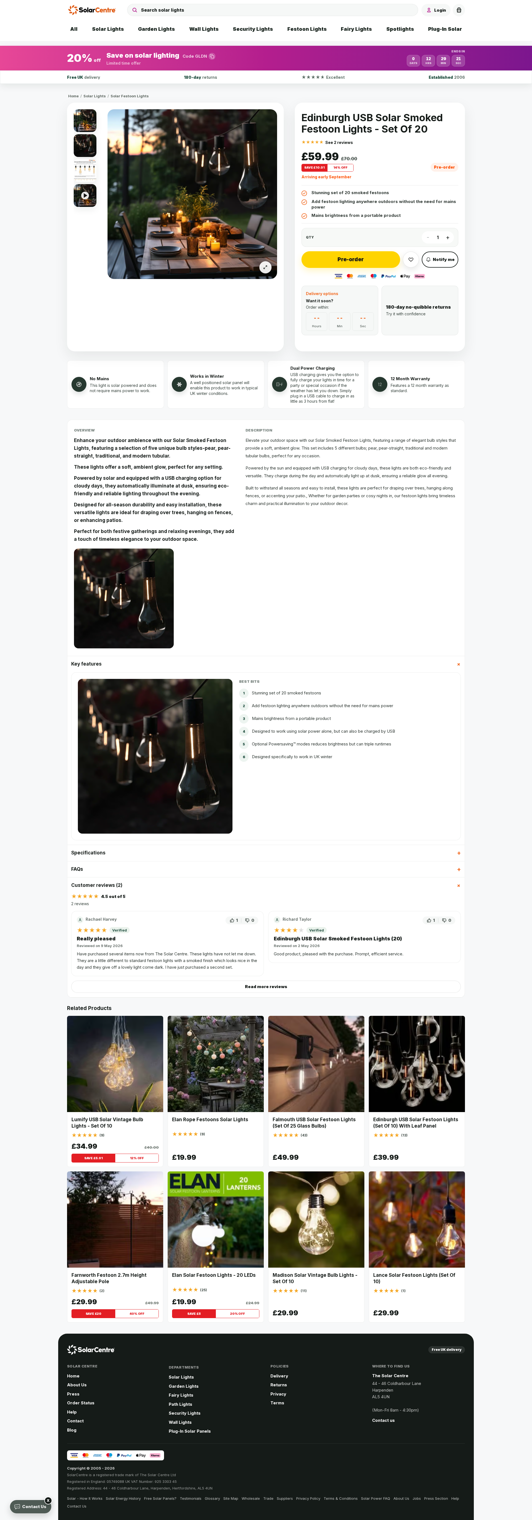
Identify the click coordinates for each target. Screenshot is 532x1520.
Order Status (80, 1402)
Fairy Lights (181, 1395)
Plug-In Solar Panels (190, 1431)
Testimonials (190, 1498)
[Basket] (459, 10)
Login (440, 10)
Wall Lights (180, 1422)
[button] (266, 58)
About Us (77, 1384)
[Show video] (85, 195)
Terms (277, 1402)
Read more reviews (266, 986)
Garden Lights (184, 1386)
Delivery (279, 1376)
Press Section (436, 1498)
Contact (75, 1420)
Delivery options (322, 293)
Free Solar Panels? (160, 1498)
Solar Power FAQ (375, 1498)
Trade (268, 1498)
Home (73, 96)
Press (73, 1394)
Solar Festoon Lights (130, 96)
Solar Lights (94, 96)
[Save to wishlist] (411, 260)
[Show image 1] (85, 120)
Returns (278, 1384)
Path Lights (180, 1404)
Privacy (278, 1394)
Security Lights (185, 1413)
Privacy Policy (308, 1498)
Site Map (230, 1498)
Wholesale (251, 1498)
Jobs (417, 1498)
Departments (184, 1367)
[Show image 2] (85, 145)
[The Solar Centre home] (93, 10)
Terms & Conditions (341, 1498)
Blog (71, 1430)
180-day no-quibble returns (418, 307)
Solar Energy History (123, 1498)
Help (72, 1412)
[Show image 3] (85, 170)
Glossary (212, 1498)
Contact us (383, 1420)
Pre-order (350, 259)
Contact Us (76, 1506)
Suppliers (285, 1498)
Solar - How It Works (85, 1498)
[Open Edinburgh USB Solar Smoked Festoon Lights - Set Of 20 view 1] (192, 194)
